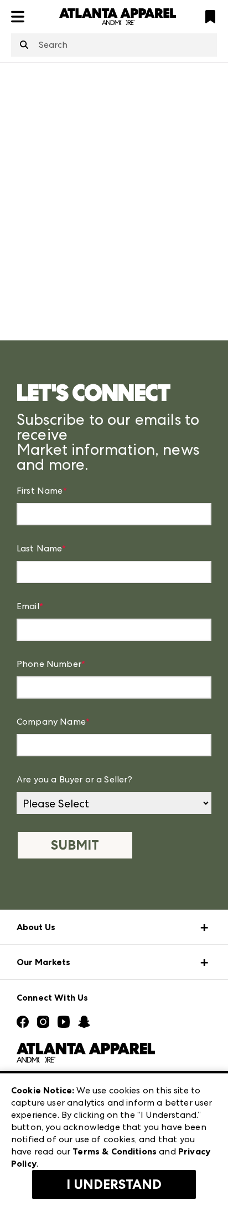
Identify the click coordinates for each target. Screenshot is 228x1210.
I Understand (114, 1184)
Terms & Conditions (114, 1151)
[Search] (24, 45)
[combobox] (114, 45)
